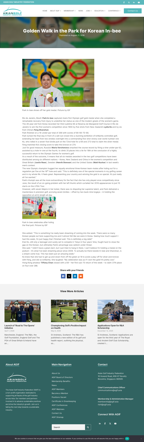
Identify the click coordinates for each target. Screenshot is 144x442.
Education (99, 11)
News (80, 11)
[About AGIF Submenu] (60, 10)
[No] (141, 439)
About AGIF (54, 11)
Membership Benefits (61, 381)
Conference (113, 11)
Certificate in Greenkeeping (64, 401)
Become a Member (60, 393)
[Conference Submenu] (120, 10)
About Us (56, 373)
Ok (127, 438)
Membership (69, 11)
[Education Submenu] (105, 10)
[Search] (88, 427)
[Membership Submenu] (75, 10)
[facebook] (124, 2)
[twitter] (129, 2)
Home (45, 11)
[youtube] (139, 2)
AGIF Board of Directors (62, 377)
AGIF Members (58, 389)
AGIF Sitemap (57, 417)
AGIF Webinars (58, 409)
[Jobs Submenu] (91, 10)
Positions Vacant (59, 397)
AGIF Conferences (59, 405)
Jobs (88, 11)
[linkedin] (134, 2)
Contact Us (57, 413)
